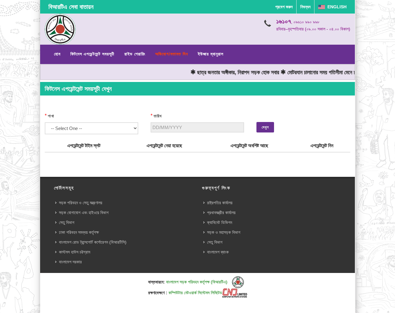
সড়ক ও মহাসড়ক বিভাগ (223, 232)
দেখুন (265, 127)
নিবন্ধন (305, 6)
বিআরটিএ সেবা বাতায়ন (71, 6)
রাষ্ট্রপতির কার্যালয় (219, 202)
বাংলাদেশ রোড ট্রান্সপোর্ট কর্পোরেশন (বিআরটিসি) (93, 242)
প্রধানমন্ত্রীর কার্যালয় (221, 212)
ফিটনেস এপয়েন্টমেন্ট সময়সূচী (92, 53)
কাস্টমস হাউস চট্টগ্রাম (74, 252)
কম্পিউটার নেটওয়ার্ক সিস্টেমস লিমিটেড (195, 292)
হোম (57, 53)
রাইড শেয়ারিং (134, 53)
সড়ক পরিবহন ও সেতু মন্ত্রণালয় (80, 202)
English (336, 6)
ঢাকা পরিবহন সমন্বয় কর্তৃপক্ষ (79, 232)
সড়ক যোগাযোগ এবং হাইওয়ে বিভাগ (84, 212)
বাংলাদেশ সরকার (70, 261)
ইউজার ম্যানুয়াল (210, 53)
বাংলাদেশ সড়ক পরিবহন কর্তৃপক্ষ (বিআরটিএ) (197, 281)
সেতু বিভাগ (66, 222)
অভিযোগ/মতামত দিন (171, 53)
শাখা (51, 116)
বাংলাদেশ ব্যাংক (218, 252)
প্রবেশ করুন (284, 6)
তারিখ (158, 116)
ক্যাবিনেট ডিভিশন (219, 222)
